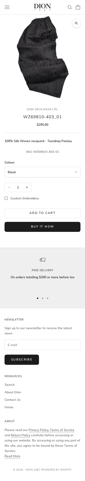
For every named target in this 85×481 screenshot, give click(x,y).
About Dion (13, 392)
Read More (12, 456)
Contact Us (13, 400)
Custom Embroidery (24, 198)
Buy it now (42, 227)
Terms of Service (62, 430)
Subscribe (21, 360)
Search (10, 385)
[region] (42, 273)
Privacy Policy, (39, 430)
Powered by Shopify (56, 469)
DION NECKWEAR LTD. (42, 109)
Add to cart (42, 213)
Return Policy (20, 435)
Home (9, 407)
